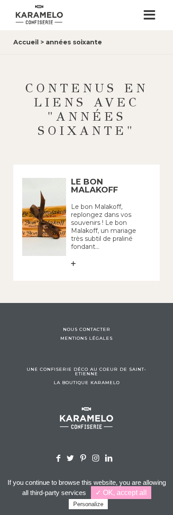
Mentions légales (86, 338)
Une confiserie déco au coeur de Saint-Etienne (86, 371)
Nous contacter (86, 329)
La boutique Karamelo (87, 383)
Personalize (88, 504)
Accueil (26, 42)
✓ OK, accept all (121, 492)
